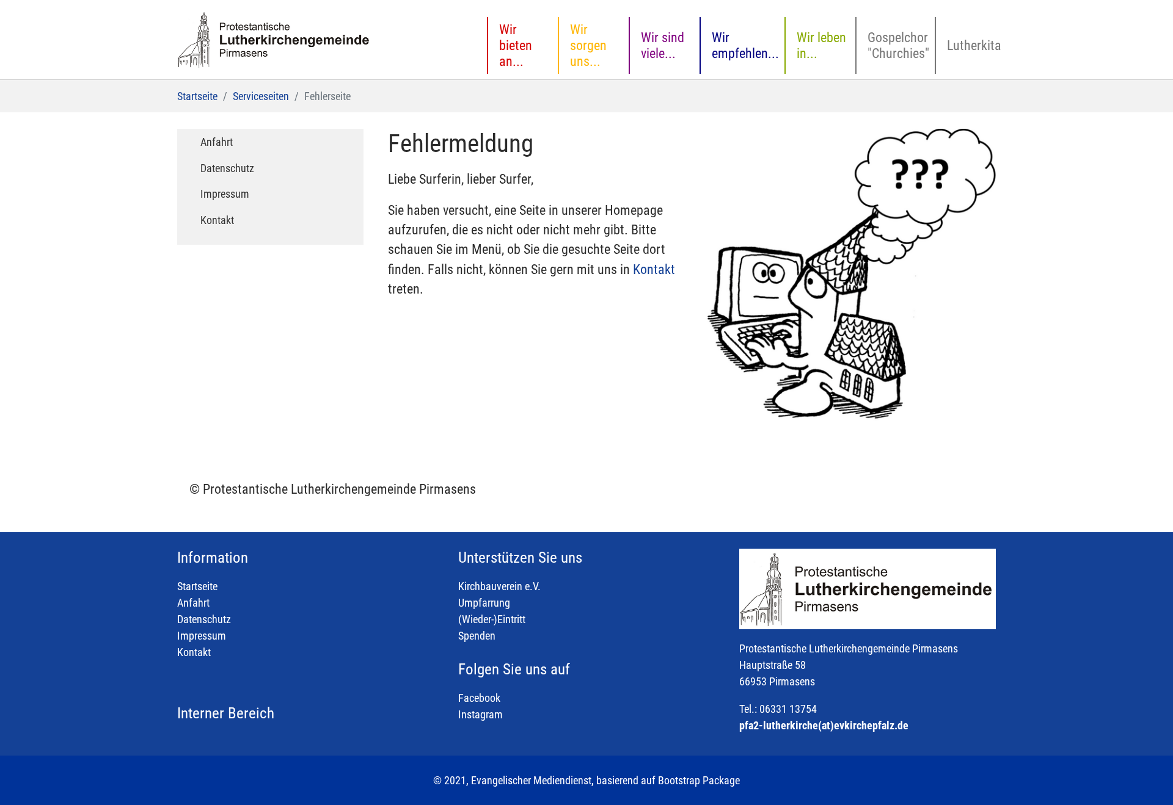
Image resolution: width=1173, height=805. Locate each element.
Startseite (197, 586)
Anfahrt (193, 602)
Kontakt (654, 269)
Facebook (479, 697)
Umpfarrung (484, 602)
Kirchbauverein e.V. (499, 586)
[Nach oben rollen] (1144, 776)
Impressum (201, 635)
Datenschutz (204, 619)
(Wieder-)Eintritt (491, 619)
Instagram (480, 714)
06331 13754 (788, 708)
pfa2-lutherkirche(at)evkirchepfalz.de (823, 725)
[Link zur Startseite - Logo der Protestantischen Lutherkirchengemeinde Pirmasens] (274, 39)
